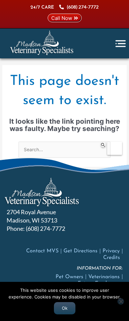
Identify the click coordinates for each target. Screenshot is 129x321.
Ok (64, 308)
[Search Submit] (103, 144)
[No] (120, 301)
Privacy (111, 251)
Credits (111, 257)
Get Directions (81, 251)
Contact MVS (42, 251)
